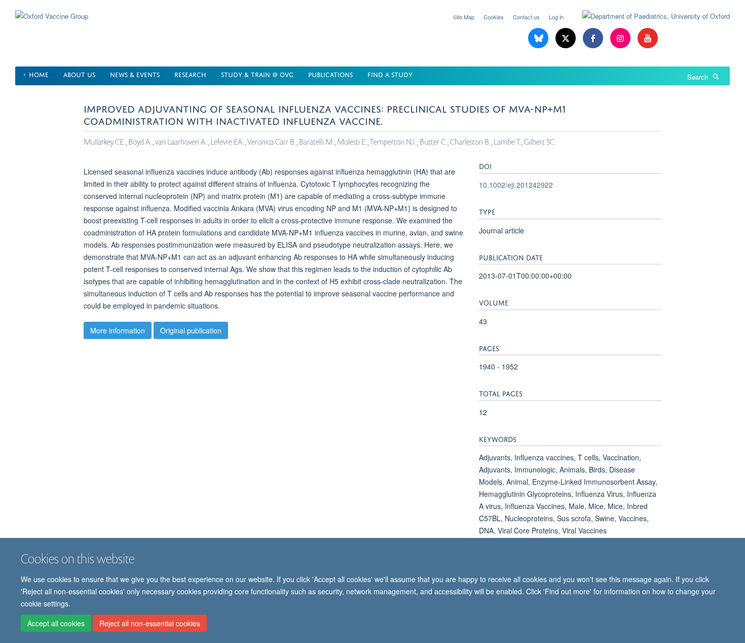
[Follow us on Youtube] (648, 38)
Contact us (526, 17)
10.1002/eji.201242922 (516, 185)
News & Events (135, 74)
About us (79, 74)
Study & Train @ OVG (257, 74)
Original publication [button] (190, 330)
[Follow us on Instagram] (621, 38)
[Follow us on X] (566, 38)
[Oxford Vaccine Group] (51, 10)
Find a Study (390, 74)
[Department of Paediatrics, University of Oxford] (648, 16)
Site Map (463, 17)
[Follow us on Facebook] (594, 38)
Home (39, 74)
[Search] (716, 76)
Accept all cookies (56, 623)
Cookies (493, 17)
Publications (330, 74)
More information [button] (117, 330)
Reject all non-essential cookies (149, 623)
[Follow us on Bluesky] (539, 38)
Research (190, 74)
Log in (556, 17)
